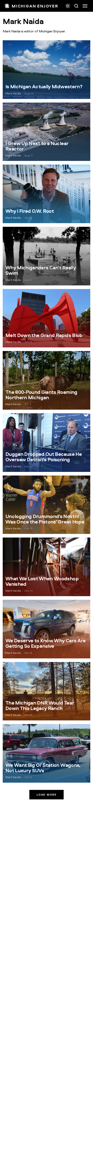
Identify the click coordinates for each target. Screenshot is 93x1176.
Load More (46, 794)
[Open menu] (84, 6)
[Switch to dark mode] (67, 6)
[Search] (76, 6)
